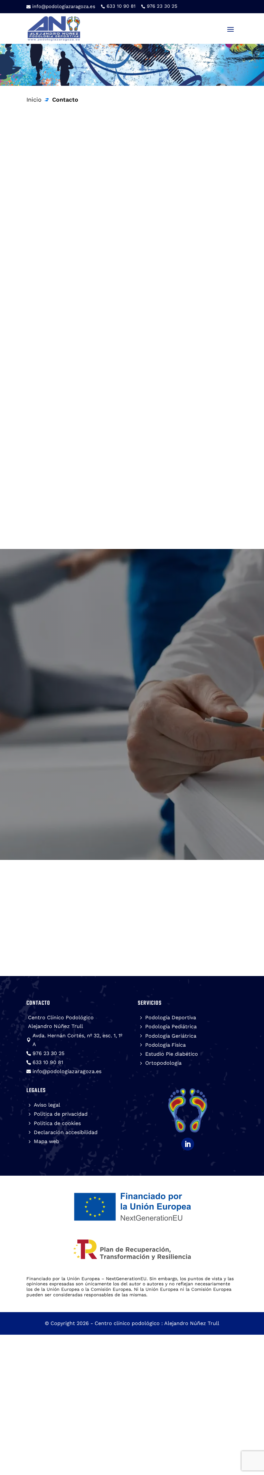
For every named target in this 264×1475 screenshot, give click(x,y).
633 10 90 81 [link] (133, 269)
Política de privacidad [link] (149, 771)
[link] (118, 6)
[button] (230, 29)
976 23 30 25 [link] (89, 269)
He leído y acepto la (116, 771)
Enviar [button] (200, 803)
